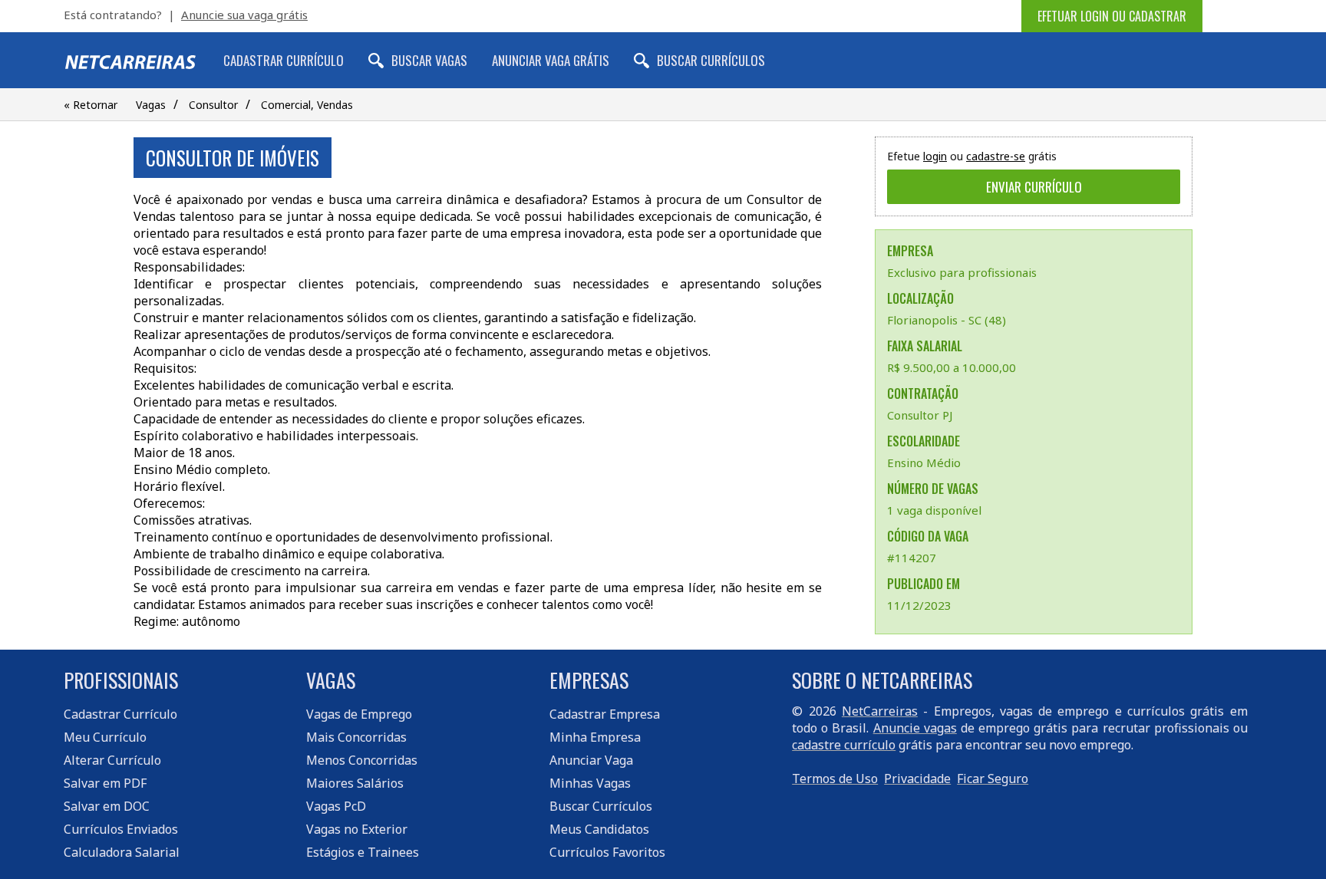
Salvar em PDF (105, 783)
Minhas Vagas (590, 783)
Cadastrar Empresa (604, 714)
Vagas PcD (336, 806)
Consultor (213, 104)
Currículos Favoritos (607, 852)
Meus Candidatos (599, 829)
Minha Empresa (595, 737)
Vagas (151, 104)
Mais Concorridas (356, 737)
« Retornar (90, 104)
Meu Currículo (105, 737)
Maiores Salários (355, 783)
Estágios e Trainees (362, 852)
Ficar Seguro (992, 778)
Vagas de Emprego (359, 714)
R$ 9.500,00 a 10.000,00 (951, 367)
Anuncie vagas (915, 727)
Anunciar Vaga (591, 760)
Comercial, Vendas (307, 104)
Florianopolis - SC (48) (946, 320)
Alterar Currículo (112, 760)
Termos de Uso (835, 778)
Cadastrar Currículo (283, 60)
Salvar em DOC (107, 806)
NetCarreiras (880, 711)
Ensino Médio (924, 462)
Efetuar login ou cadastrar (1111, 16)
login (935, 156)
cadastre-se (995, 156)
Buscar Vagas (429, 60)
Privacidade (917, 778)
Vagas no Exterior (356, 829)
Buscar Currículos (711, 60)
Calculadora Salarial (122, 852)
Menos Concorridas (361, 760)
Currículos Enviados (121, 829)
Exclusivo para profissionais (962, 272)
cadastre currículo (844, 744)
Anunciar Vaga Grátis (550, 60)
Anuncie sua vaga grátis (244, 14)
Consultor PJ (919, 415)
